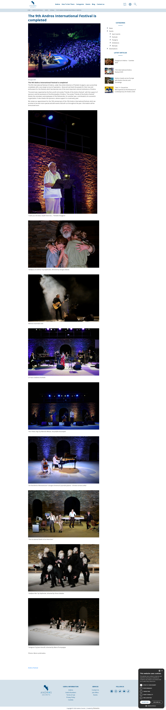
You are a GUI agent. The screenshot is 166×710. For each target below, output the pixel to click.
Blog (93, 4)
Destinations (113, 49)
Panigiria (115, 40)
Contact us (100, 4)
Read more (152, 681)
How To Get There (68, 4)
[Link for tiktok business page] (128, 691)
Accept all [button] (145, 702)
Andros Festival (33, 668)
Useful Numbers (70, 692)
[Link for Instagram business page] (115, 691)
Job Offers (95, 692)
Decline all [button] (156, 702)
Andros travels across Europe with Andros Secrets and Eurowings (124, 80)
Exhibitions (115, 43)
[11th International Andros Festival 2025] (109, 71)
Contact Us (95, 690)
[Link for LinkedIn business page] (124, 691)
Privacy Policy (70, 697)
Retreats (114, 46)
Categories (80, 4)
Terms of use (70, 695)
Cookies (70, 700)
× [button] (162, 670)
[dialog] (151, 688)
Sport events (116, 34)
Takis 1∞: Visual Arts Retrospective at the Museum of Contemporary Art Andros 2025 (125, 90)
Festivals (114, 37)
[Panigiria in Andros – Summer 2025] (109, 61)
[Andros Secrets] (32, 4)
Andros (57, 4)
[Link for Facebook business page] (111, 691)
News (111, 28)
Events (88, 4)
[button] (151, 706)
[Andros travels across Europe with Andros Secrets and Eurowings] (109, 80)
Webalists (96, 708)
